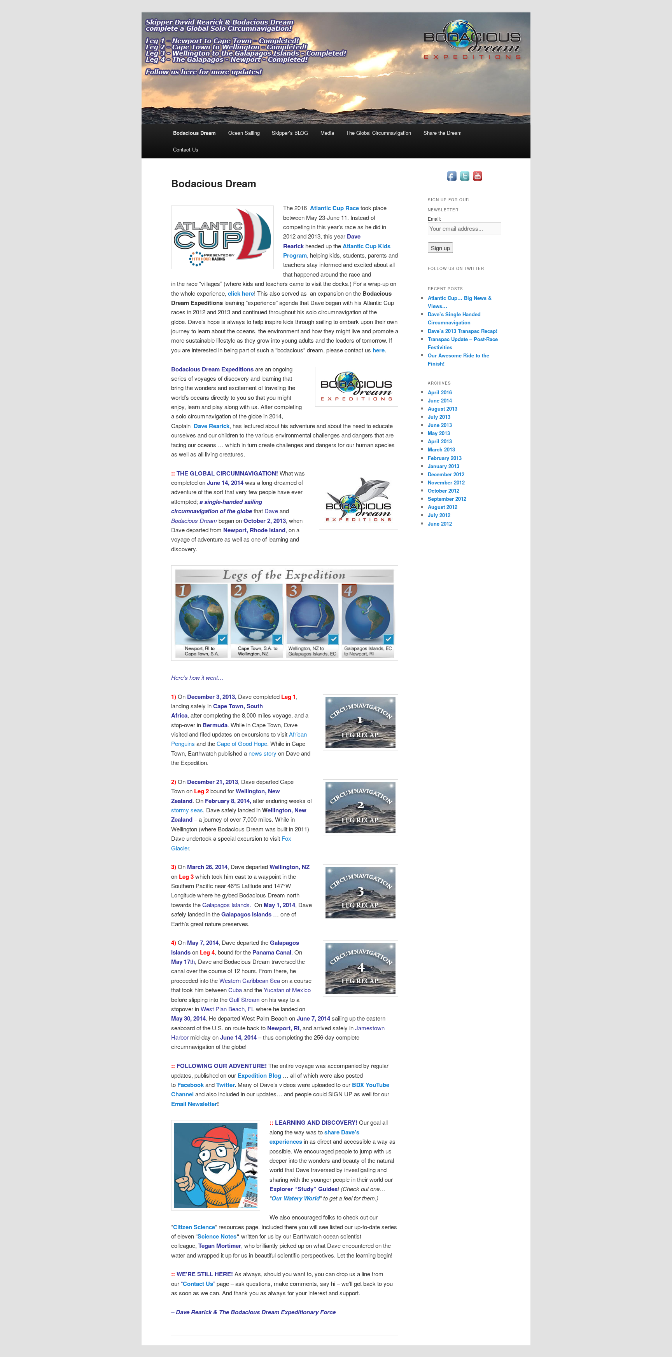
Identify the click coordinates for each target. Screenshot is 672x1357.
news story (262, 753)
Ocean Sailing (244, 132)
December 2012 (446, 474)
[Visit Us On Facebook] (451, 180)
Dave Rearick (211, 426)
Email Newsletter (194, 1103)
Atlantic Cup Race (334, 208)
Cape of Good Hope (242, 743)
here (379, 350)
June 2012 (440, 523)
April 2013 (440, 441)
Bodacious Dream (194, 132)
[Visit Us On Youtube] (477, 180)
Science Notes (217, 1236)
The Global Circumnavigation (378, 132)
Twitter (225, 1084)
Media (327, 132)
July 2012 (439, 515)
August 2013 (442, 408)
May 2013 (439, 433)
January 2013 (443, 466)
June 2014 (440, 400)
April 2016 (440, 392)
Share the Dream (443, 132)
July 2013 (439, 416)
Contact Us (185, 149)
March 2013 (441, 449)
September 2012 (447, 498)
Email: (434, 218)
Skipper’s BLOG (290, 132)
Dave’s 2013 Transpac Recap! (462, 330)
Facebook (190, 1084)
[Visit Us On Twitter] (464, 180)
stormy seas (187, 810)
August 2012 (442, 506)
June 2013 (440, 425)
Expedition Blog (259, 1075)
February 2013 (445, 458)
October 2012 (443, 490)
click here (241, 293)
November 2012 (446, 482)
